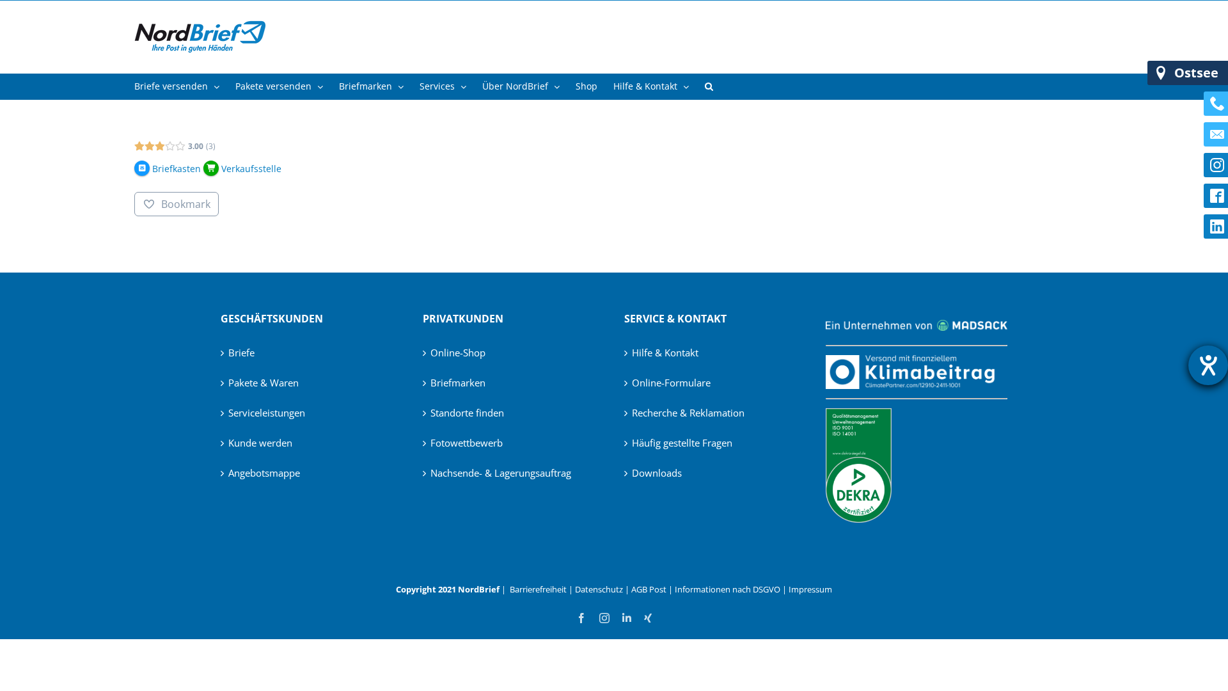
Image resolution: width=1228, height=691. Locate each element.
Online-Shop (457, 352)
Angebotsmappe (264, 472)
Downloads (657, 472)
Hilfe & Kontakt (665, 352)
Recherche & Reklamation (688, 412)
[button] (709, 86)
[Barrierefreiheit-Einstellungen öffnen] (1208, 365)
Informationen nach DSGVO (727, 589)
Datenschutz (599, 589)
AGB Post (648, 589)
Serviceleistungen (266, 412)
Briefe (241, 352)
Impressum (810, 589)
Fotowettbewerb (466, 442)
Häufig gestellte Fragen (682, 442)
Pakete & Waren (263, 382)
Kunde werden (260, 442)
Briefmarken (457, 382)
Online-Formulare (671, 382)
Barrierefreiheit (538, 589)
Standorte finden (467, 412)
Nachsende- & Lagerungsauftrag (500, 472)
